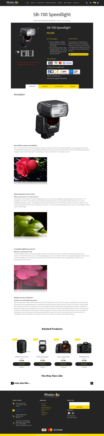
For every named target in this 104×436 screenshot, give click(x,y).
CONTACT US (76, 2)
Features (45, 86)
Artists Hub (43, 405)
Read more (22, 364)
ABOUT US (33, 2)
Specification (59, 86)
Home (27, 2)
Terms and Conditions (72, 417)
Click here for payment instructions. (57, 78)
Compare (21, 367)
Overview (32, 86)
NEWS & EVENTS (67, 2)
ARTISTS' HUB (40, 2)
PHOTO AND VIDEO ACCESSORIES (47, 20)
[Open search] (90, 3)
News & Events (44, 412)
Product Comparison (45, 409)
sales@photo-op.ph (20, 409)
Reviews (60, 2)
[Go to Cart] (94, 3)
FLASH (58, 20)
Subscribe (79, 407)
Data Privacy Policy (71, 416)
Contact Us (43, 414)
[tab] (32, 86)
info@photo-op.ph (20, 411)
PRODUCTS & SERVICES (51, 2)
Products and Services (46, 407)
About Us (43, 403)
